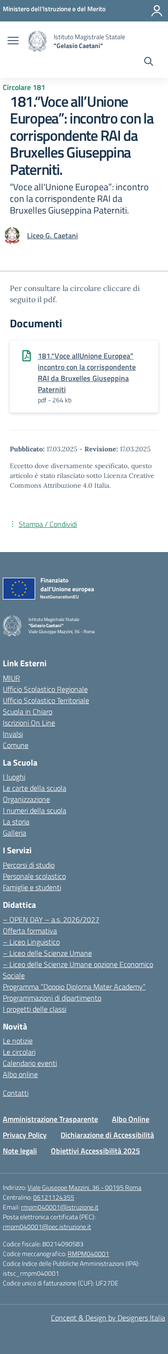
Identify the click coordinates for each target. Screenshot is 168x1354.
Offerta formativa (30, 930)
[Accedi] (156, 11)
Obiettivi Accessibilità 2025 (95, 1150)
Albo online (20, 1074)
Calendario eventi (30, 1063)
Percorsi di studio (29, 864)
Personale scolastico (34, 876)
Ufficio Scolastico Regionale (45, 689)
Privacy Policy (25, 1134)
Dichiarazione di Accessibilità (107, 1134)
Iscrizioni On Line (29, 722)
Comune (15, 745)
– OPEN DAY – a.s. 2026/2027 (51, 919)
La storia (16, 821)
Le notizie (18, 1040)
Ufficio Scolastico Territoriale (46, 700)
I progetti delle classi (34, 1009)
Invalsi (13, 733)
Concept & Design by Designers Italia (108, 1317)
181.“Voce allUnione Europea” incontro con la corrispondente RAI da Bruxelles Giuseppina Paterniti (87, 372)
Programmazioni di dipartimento (52, 997)
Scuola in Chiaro (27, 711)
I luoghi (14, 776)
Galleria (14, 832)
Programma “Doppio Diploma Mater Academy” (74, 986)
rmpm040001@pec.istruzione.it (47, 1226)
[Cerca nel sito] (148, 62)
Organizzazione (26, 799)
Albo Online (130, 1119)
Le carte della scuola (34, 788)
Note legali (20, 1150)
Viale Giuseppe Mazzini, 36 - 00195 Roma (84, 1187)
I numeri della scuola (34, 810)
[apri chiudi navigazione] (13, 41)
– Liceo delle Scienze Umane (47, 953)
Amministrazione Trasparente (50, 1119)
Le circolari (19, 1051)
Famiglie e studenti (32, 887)
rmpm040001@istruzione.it (59, 1207)
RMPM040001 (88, 1253)
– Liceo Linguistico (31, 941)
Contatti (15, 1092)
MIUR (11, 678)
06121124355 (53, 1197)
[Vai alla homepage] (37, 41)
